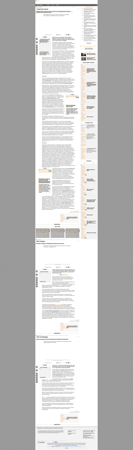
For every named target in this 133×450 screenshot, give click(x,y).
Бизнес (57, 5)
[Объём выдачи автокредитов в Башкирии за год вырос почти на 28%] (63, 218)
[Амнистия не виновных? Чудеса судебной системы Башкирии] (83, 128)
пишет (60, 285)
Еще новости (89, 43)
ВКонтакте (55, 442)
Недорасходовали (43, 377)
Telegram (54, 442)
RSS (53, 442)
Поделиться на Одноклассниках (37, 45)
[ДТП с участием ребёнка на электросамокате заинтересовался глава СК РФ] (83, 222)
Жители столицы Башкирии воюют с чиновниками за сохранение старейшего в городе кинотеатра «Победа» (44, 53)
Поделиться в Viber (37, 50)
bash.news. (61, 195)
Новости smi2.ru (89, 51)
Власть (48, 5)
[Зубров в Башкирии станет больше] (72, 100)
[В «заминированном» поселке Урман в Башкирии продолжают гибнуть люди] (83, 116)
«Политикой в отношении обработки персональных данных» (71, 446)
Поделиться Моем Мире (37, 42)
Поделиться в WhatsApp (37, 48)
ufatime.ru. (68, 59)
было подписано (58, 304)
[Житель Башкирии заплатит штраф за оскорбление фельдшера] (83, 180)
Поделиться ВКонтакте (37, 39)
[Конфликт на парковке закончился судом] (83, 208)
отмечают (45, 397)
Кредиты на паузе (43, 281)
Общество (53, 5)
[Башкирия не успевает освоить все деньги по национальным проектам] (83, 215)
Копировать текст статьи (37, 54)
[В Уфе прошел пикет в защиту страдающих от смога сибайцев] (83, 107)
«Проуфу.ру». (47, 141)
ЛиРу (57, 442)
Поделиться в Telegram (37, 52)
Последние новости (89, 7)
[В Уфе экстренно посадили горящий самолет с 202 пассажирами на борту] (83, 200)
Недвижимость (65, 274)
